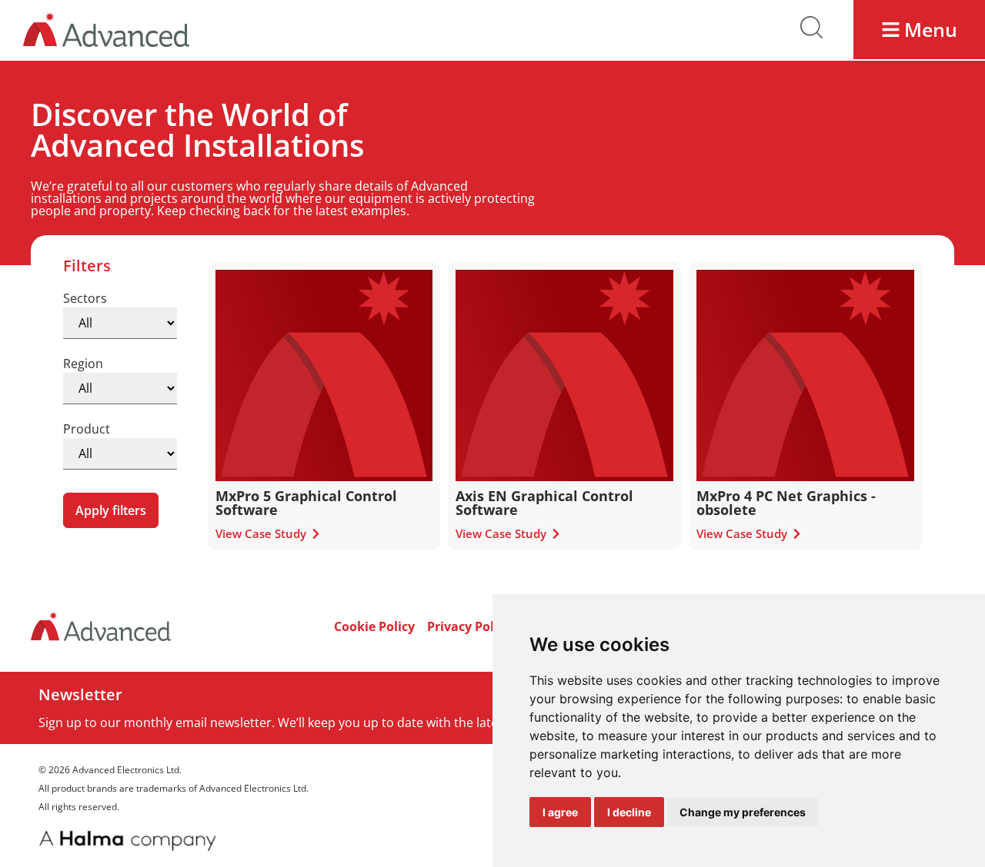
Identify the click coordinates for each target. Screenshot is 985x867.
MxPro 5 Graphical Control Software (306, 503)
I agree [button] (560, 812)
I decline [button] (629, 812)
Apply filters (110, 510)
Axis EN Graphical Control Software (544, 503)
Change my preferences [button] (742, 812)
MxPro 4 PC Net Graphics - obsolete (786, 503)
